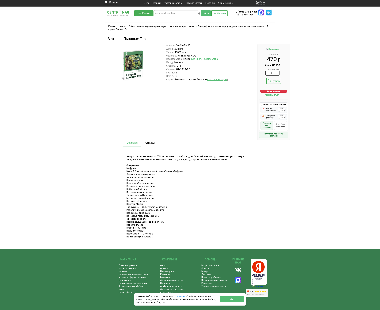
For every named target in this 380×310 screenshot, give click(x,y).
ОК (231, 299)
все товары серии (217, 79)
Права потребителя (211, 277)
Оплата (205, 268)
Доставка (206, 274)
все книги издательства (204, 59)
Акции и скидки (225, 3)
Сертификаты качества (171, 280)
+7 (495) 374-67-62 (245, 11)
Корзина (123, 271)
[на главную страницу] (119, 19)
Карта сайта (125, 280)
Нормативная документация (133, 283)
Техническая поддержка (213, 286)
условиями (180, 296)
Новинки (157, 3)
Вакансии (165, 277)
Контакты (210, 3)
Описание (132, 142)
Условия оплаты (194, 3)
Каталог (146, 13)
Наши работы (125, 292)
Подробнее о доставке (280, 125)
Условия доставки (173, 3)
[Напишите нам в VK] (269, 12)
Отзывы (150, 142)
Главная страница (128, 265)
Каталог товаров (127, 268)
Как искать (206, 283)
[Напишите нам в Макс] (261, 12)
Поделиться (273, 95)
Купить (276, 81)
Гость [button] (262, 2)
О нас (146, 3)
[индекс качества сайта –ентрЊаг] (258, 288)
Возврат (205, 271)
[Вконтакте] (238, 270)
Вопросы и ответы (210, 265)
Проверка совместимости (214, 280)
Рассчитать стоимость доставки (273, 135)
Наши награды (167, 271)
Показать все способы (267, 125)
